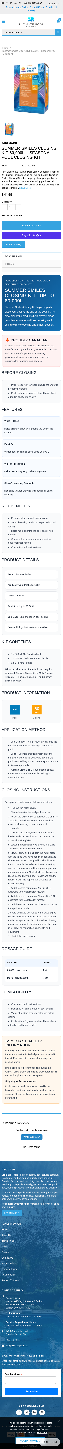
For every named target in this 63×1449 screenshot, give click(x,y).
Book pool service (41, 1204)
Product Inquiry (13, 244)
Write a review (31, 1137)
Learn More (11, 1213)
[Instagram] (20, 3)
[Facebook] (7, 3)
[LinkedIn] (15, 3)
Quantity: (7, 201)
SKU (4, 165)
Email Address (13, 1374)
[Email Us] (3, 3)
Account (52, 3)
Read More (25, 188)
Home (5, 48)
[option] (31, 88)
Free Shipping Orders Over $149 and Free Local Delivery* (31, 9)
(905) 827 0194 (13, 1340)
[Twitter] (11, 3)
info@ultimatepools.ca (17, 1345)
